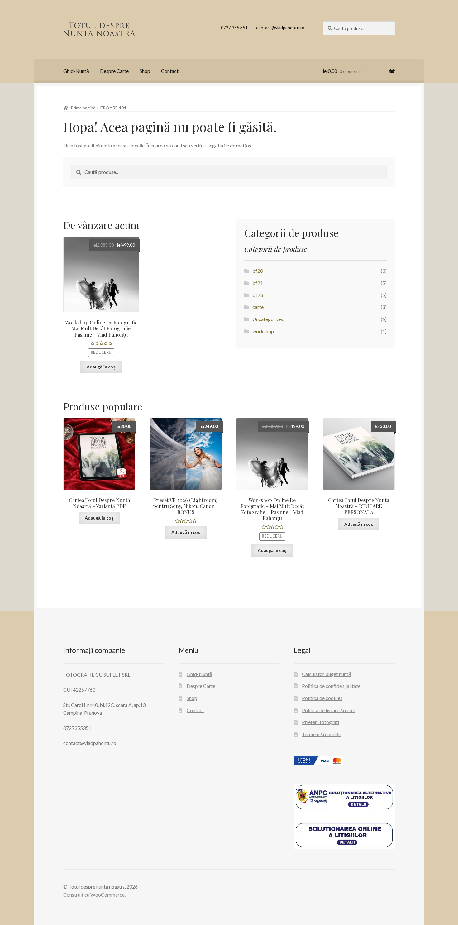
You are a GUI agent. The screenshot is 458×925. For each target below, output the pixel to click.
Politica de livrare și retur (328, 710)
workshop (263, 331)
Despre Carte (114, 71)
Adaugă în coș (101, 366)
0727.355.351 (234, 27)
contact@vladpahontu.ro (280, 27)
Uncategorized (268, 319)
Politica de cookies (322, 698)
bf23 (257, 295)
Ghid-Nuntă (76, 71)
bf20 (257, 271)
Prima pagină (83, 107)
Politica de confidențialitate (331, 686)
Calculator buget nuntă (326, 674)
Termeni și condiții (321, 734)
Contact (170, 71)
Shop (145, 71)
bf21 (257, 283)
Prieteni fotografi (320, 722)
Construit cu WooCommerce (94, 895)
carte (258, 307)
